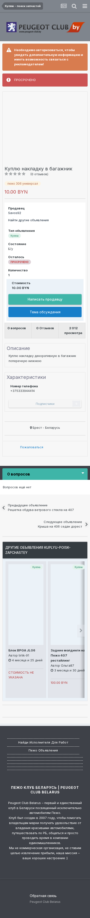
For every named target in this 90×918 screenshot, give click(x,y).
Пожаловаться (31, 447)
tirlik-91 (24, 655)
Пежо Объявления (43, 750)
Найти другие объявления (28, 220)
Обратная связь (43, 896)
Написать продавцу (45, 299)
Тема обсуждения (45, 312)
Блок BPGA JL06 (21, 650)
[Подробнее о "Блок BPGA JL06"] (25, 604)
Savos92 (14, 213)
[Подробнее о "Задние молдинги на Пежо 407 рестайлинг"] (68, 604)
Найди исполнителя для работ (43, 742)
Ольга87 (67, 665)
